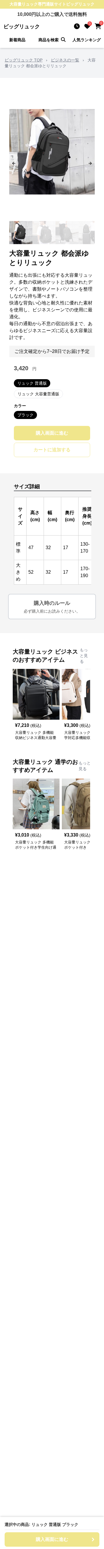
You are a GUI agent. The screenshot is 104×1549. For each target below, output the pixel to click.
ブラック (25, 415)
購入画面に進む (52, 433)
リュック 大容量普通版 (38, 394)
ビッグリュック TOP (23, 60)
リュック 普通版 (32, 383)
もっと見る (84, 656)
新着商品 (17, 40)
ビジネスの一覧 (65, 60)
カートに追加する (52, 449)
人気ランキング (87, 40)
